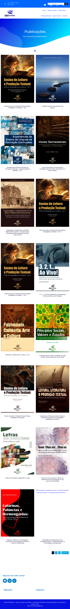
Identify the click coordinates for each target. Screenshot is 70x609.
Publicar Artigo (52, 10)
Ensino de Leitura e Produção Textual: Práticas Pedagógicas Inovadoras (17, 416)
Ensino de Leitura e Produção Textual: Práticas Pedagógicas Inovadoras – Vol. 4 (17, 106)
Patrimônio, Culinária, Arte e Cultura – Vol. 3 (17, 354)
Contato (64, 16)
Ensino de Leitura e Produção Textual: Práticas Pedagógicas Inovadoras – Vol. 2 (17, 294)
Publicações (62, 10)
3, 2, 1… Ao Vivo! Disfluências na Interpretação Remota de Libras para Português (52, 295)
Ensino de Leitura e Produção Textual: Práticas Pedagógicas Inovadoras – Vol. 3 (52, 230)
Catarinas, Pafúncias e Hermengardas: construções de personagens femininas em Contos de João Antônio (17, 541)
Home (44, 10)
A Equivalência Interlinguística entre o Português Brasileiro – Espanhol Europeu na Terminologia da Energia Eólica (52, 541)
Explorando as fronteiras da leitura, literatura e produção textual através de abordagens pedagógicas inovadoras (52, 417)
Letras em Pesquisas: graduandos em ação (17, 478)
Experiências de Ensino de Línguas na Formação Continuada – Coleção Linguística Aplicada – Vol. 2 (17, 169)
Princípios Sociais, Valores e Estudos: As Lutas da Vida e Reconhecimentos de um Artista (52, 356)
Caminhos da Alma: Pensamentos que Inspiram (52, 106)
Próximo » (65, 552)
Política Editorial (46, 16)
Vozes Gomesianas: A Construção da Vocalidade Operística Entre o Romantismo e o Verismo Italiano (52, 169)
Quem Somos (57, 16)
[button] (35, 50)
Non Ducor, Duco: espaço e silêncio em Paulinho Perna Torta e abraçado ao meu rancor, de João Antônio (52, 479)
